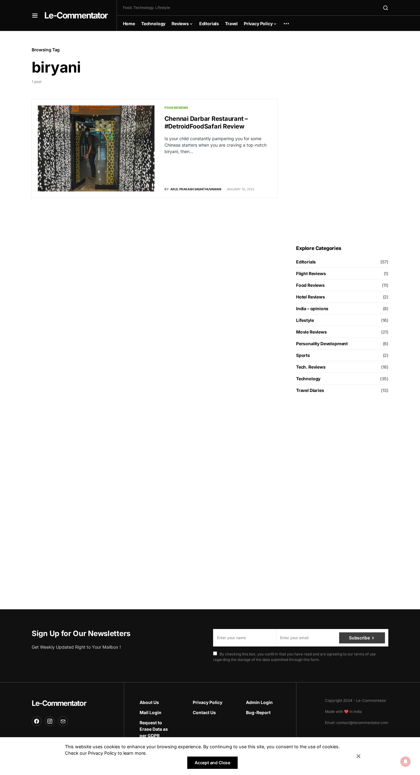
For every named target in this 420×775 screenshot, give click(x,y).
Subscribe (359, 637)
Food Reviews (176, 107)
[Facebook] (37, 721)
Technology (308, 378)
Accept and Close (212, 762)
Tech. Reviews (311, 367)
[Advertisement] (342, 138)
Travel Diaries (310, 390)
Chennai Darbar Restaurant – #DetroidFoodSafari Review (206, 122)
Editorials (306, 261)
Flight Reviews (311, 273)
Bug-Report (258, 712)
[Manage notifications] (405, 761)
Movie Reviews (311, 331)
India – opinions (312, 308)
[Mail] (63, 721)
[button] (35, 15)
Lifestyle (305, 320)
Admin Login (259, 702)
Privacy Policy (207, 702)
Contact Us (204, 712)
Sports (303, 355)
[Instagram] (50, 721)
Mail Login (150, 712)
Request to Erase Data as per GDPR (154, 729)
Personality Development (322, 343)
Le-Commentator (75, 15)
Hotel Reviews (310, 296)
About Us (149, 702)
